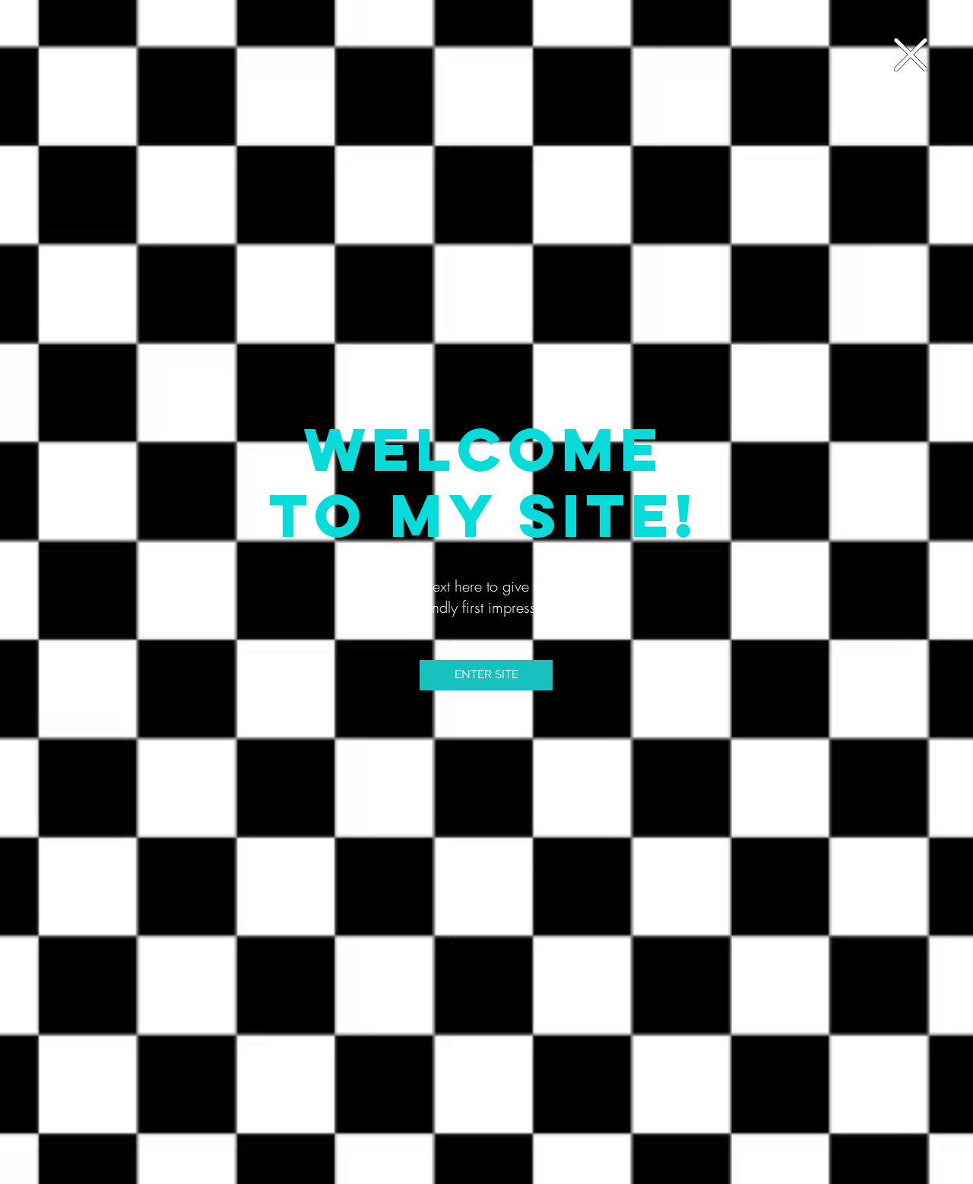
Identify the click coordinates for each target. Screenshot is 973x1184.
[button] (910, 54)
